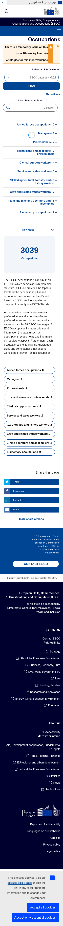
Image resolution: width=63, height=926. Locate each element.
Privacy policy (51, 844)
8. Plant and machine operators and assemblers (28, 442)
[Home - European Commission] (52, 11)
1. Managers (14, 379)
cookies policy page (20, 882)
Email (16, 509)
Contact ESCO (51, 638)
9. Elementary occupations (24, 452)
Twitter (16, 481)
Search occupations (30, 100)
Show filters (52, 94)
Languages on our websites (43, 831)
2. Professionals (17, 388)
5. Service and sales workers (25, 415)
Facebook (18, 491)
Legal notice (53, 851)
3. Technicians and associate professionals (28, 397)
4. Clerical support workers (24, 406)
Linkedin (17, 500)
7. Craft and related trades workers (29, 433)
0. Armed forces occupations (25, 370)
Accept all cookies (43, 907)
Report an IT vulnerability (45, 824)
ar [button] (6, 11)
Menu (59, 31)
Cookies (55, 837)
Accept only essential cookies (35, 917)
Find (31, 86)
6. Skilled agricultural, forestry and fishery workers (28, 424)
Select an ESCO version (46, 69)
